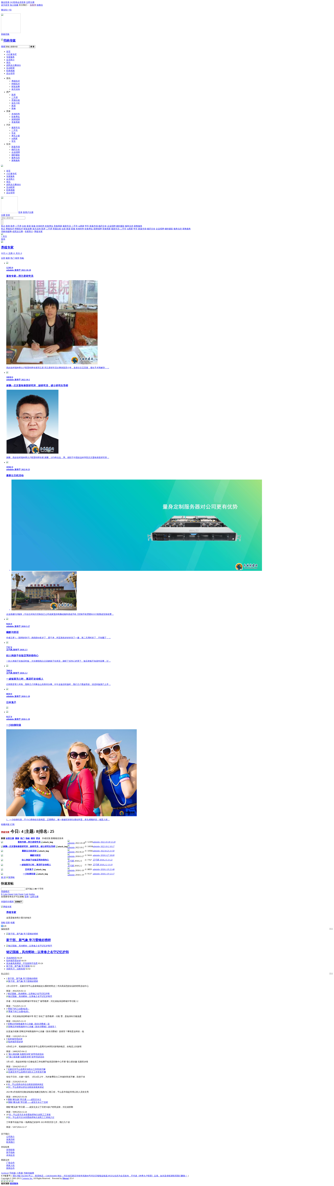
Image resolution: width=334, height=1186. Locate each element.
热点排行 (5, 974)
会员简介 (10, 60)
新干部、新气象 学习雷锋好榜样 (23, 978)
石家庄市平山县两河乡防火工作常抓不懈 (26, 1069)
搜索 (3, 46)
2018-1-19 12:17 (107, 874)
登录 (20, 212)
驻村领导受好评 (13, 961)
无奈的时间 (11, 958)
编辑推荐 (5, 929)
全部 (3, 258)
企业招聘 (15, 152)
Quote (20, 894)
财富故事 (15, 86)
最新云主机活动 (29, 851)
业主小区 (15, 103)
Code (26, 894)
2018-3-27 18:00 (107, 855)
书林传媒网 (6, 231)
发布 (3, 239)
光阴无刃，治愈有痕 (15, 969)
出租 (24, 226)
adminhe (71, 843)
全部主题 (10, 838)
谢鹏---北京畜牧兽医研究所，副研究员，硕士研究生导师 (29, 846)
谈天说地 (15, 89)
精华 (17, 258)
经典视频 (10, 71)
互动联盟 (10, 68)
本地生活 (10, 1155)
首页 (8, 51)
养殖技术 (15, 81)
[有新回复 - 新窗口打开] (2, 842)
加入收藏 (14, 5)
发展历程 (10, 1139)
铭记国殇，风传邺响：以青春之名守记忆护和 (29, 994)
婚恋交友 (15, 149)
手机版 (12, 1173)
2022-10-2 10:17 (107, 846)
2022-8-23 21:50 (107, 851)
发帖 (3, 922)
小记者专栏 (11, 54)
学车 (13, 141)
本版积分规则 (7, 901)
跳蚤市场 (15, 147)
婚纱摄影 (15, 155)
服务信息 (15, 158)
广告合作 (10, 1163)
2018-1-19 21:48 (107, 869)
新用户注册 (28, 212)
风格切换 (5, 34)
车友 (13, 133)
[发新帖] (10, 877)
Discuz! (65, 1178)
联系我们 (10, 1142)
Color (5, 894)
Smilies (32, 894)
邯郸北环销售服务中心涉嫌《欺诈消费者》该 (29, 1024)
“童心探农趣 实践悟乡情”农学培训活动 (26, 1054)
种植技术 (15, 84)
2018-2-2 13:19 (106, 865)
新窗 (3, 838)
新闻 (8, 226)
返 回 (3, 877)
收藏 (12, 922)
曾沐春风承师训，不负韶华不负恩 (22, 963)
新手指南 (10, 1152)
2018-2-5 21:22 (106, 860)
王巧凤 (71, 861)
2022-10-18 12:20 (107, 842)
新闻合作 (10, 1168)
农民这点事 (13, 65)
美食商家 (15, 122)
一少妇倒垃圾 (29, 874)
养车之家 (15, 136)
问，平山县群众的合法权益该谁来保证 (25, 1084)
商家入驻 (10, 1165)
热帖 (22, 258)
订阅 (12, 824)
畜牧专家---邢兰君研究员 (29, 842)
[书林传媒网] (8, 40)
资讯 (8, 62)
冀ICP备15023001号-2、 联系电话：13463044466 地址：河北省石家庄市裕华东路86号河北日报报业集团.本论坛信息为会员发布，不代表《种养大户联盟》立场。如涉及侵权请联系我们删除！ (100, 1176)
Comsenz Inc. (27, 1178)
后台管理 (10, 73)
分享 (4, 926)
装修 (13, 108)
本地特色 (15, 114)
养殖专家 (38, 231)
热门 (12, 258)
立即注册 (34, 896)
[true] (2, 222)
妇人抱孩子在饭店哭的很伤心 (35, 860)
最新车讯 (15, 127)
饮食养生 (15, 117)
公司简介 (10, 1137)
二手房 (14, 97)
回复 (8, 922)
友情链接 (10, 1150)
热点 (3, 226)
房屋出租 (15, 100)
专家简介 (29, 231)
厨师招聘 (15, 119)
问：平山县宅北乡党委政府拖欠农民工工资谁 (30, 1115)
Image (10, 894)
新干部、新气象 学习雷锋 (18, 966)
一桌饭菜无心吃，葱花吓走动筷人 (35, 865)
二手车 (14, 130)
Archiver (4, 1173)
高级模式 (5, 891)
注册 (3, 215)
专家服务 (10, 57)
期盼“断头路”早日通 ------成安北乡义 (24, 1099)
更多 (38, 838)
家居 (13, 106)
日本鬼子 (29, 869)
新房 (13, 95)
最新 (8, 258)
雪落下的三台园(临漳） (18, 1009)
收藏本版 (5, 824)
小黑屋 (19, 1173)
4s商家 (14, 138)
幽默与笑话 (35, 855)
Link (16, 894)
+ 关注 (4, 236)
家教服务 (15, 160)
